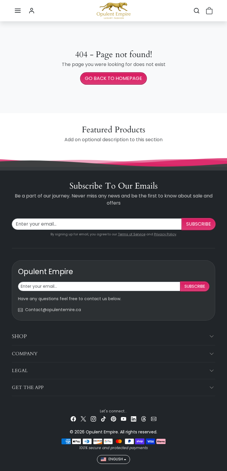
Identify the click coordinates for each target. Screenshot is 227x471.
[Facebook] (73, 418)
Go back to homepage (113, 78)
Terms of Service (131, 234)
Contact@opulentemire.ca (53, 310)
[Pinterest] (113, 418)
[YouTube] (124, 418)
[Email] (154, 418)
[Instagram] (93, 418)
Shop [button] (19, 336)
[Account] (31, 10)
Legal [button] (20, 370)
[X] (83, 418)
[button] (18, 10)
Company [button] (25, 354)
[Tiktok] (103, 418)
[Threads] (144, 418)
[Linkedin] (134, 418)
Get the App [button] (27, 387)
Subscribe (198, 224)
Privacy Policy (165, 234)
